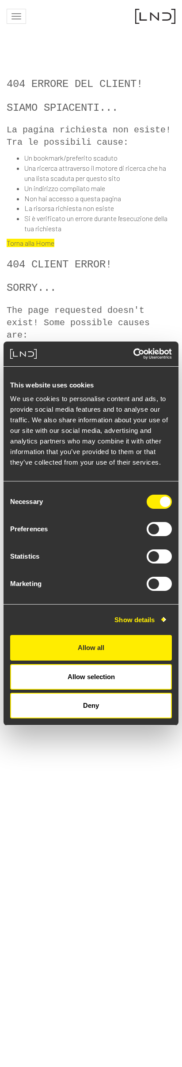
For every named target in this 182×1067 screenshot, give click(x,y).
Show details (134, 620)
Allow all (91, 647)
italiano (163, 940)
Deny (91, 705)
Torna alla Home (30, 243)
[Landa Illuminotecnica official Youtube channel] (144, 960)
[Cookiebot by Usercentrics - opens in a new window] (133, 354)
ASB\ (138, 1039)
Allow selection (91, 676)
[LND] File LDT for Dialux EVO (51, 870)
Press (166, 911)
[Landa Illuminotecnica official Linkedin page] (121, 960)
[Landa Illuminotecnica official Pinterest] (169, 960)
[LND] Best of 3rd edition (46, 839)
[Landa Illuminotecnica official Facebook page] (78, 960)
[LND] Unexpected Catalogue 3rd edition (71, 775)
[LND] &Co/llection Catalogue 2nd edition (72, 807)
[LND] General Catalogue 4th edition (64, 744)
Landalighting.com (145, 926)
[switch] (159, 529)
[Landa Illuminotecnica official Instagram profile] (100, 960)
